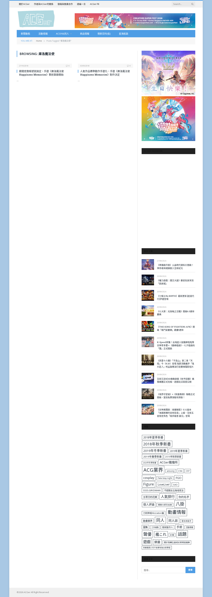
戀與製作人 (167, 527)
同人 (160, 520)
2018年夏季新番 (153, 437)
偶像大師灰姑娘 (165, 505)
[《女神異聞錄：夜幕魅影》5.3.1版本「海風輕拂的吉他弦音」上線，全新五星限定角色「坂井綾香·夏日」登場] (148, 409)
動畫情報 (177, 512)
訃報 (172, 535)
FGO (178, 478)
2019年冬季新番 (154, 451)
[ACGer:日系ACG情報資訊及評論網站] (36, 18)
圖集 (145, 527)
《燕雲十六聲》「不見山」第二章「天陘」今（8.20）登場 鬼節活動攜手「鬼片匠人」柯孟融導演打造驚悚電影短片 (175, 363)
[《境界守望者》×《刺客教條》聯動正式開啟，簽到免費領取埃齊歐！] (148, 393)
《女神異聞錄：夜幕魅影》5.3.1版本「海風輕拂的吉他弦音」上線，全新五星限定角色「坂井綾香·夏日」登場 (175, 412)
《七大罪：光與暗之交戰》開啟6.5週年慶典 (175, 313)
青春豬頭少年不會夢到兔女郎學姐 (156, 547)
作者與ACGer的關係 (43, 3)
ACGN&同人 (62, 33)
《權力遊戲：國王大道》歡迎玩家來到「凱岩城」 (175, 282)
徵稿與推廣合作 (65, 3)
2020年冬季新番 (149, 462)
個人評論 (149, 504)
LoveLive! (163, 484)
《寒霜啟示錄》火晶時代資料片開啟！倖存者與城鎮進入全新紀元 (175, 266)
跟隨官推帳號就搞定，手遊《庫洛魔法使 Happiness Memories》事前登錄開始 (41, 72)
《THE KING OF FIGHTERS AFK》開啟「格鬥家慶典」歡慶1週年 (176, 328)
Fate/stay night (165, 478)
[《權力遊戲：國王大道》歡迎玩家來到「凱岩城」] (148, 280)
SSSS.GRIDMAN (151, 490)
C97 (187, 470)
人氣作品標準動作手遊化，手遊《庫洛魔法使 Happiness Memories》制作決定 (105, 72)
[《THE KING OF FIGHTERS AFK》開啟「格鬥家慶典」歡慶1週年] (148, 326)
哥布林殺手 (186, 521)
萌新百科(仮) (104, 33)
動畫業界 (147, 520)
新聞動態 (25, 33)
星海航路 (123, 33)
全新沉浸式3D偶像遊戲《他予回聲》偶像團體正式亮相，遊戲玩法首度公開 (175, 380)
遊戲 (147, 541)
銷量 (157, 542)
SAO (175, 484)
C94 (180, 470)
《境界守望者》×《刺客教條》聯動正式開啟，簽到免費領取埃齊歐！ (176, 396)
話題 (182, 534)
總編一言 (81, 3)
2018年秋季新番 (157, 444)
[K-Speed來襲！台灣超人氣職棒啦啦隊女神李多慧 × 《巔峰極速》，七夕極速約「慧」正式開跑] (148, 341)
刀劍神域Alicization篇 (153, 513)
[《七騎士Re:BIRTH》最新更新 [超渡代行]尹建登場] (148, 295)
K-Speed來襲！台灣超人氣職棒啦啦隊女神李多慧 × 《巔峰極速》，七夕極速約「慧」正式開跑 (176, 345)
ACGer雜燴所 (169, 462)
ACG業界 (153, 470)
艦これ (161, 534)
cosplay (148, 478)
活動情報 (43, 33)
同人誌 (173, 520)
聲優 (147, 534)
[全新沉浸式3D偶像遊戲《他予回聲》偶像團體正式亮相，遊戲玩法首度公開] (148, 378)
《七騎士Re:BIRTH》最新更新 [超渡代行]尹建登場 (175, 297)
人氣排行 (168, 496)
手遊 (179, 527)
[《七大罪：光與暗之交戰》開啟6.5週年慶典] (148, 310)
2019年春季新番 (152, 456)
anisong (171, 471)
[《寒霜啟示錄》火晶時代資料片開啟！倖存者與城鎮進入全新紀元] (148, 264)
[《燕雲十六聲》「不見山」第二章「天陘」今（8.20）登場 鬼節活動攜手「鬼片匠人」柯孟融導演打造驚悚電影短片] (148, 360)
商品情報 (84, 33)
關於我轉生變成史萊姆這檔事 (177, 542)
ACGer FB (94, 3)
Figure (148, 484)
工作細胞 (155, 527)
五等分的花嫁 (150, 497)
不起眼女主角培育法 (174, 490)
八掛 (180, 504)
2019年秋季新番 (173, 456)
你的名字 (184, 497)
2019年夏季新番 (179, 451)
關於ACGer (24, 3)
